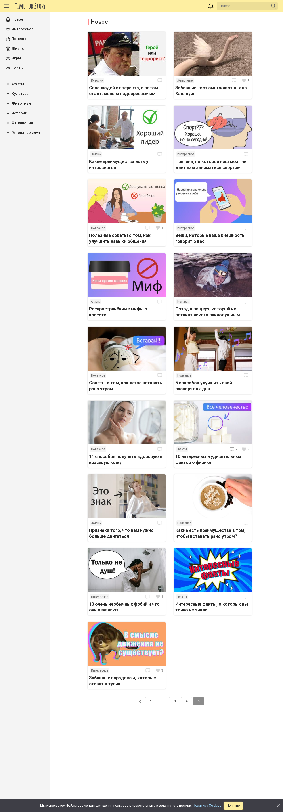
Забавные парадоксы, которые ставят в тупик (122, 680)
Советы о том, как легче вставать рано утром (125, 385)
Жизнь (96, 154)
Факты (96, 301)
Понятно (233, 806)
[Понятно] (278, 805)
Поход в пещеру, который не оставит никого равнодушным (207, 312)
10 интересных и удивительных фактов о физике (208, 459)
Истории (97, 80)
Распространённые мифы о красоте (118, 312)
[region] (25, 412)
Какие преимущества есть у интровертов (118, 164)
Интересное (186, 154)
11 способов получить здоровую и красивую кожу (125, 459)
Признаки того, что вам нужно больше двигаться (121, 533)
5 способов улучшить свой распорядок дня (203, 385)
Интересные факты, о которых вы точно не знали (211, 607)
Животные (185, 80)
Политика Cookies (207, 806)
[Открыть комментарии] (160, 80)
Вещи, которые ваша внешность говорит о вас (210, 238)
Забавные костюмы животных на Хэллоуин (211, 90)
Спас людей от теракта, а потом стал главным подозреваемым (123, 90)
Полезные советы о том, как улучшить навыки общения (120, 238)
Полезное (98, 228)
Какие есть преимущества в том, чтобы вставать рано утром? (210, 533)
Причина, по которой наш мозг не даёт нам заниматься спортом (210, 164)
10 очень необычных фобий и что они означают (124, 607)
